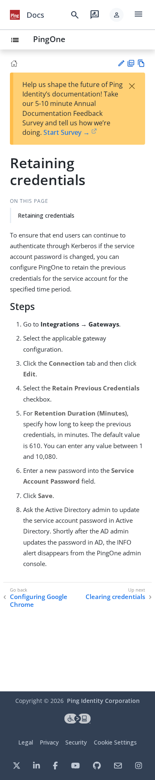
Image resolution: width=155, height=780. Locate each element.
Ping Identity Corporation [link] (103, 701)
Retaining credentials (46, 215)
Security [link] (76, 742)
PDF (131, 63)
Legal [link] (25, 742)
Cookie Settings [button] (115, 742)
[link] (15, 15)
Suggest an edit (121, 63)
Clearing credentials (115, 597)
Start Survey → (66, 132)
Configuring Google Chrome (38, 601)
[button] (116, 14)
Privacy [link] (49, 742)
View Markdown (141, 63)
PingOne (49, 39)
